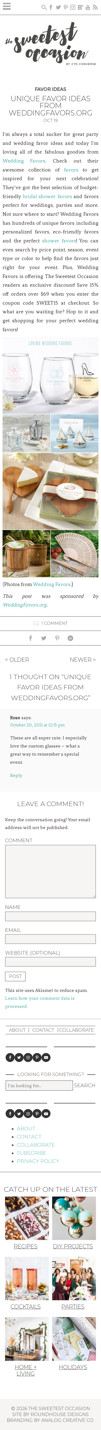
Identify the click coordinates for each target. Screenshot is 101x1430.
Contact (43, 1030)
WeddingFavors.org (25, 605)
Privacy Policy (38, 1161)
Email (13, 930)
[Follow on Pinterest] (37, 1057)
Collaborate (76, 1030)
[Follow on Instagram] (28, 1057)
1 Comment (55, 623)
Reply (16, 775)
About (17, 1030)
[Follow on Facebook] (10, 1057)
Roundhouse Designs (60, 1414)
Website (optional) (32, 953)
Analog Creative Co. (67, 1420)
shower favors (59, 241)
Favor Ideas (50, 89)
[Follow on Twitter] (19, 1057)
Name (13, 907)
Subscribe (31, 1153)
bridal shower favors (47, 196)
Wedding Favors (24, 161)
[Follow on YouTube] (46, 1057)
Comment (19, 840)
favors (71, 170)
